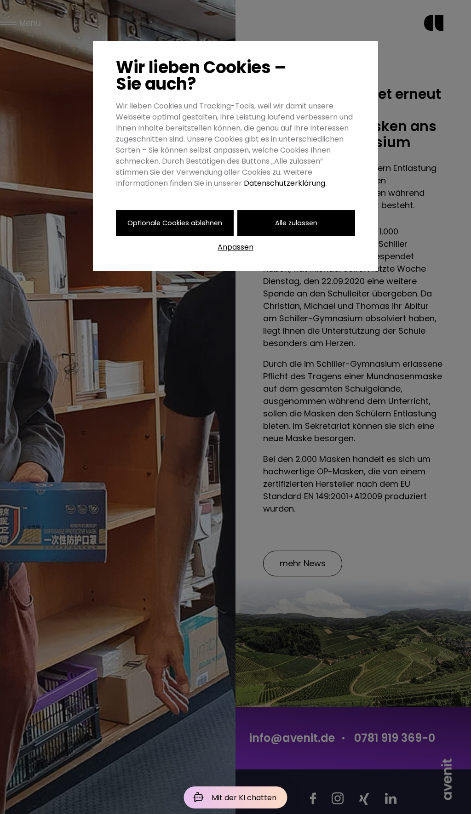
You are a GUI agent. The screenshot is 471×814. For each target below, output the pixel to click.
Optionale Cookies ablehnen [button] (174, 223)
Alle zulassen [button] (296, 223)
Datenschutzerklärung (284, 183)
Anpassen (235, 247)
